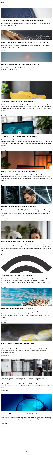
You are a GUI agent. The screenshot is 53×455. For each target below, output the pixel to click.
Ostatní (2, 28)
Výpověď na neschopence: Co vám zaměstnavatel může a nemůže (23, 20)
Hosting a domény (4, 218)
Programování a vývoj (5, 112)
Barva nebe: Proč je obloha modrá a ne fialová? (17, 308)
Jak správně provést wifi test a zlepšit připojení (17, 275)
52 (38, 435)
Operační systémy (4, 183)
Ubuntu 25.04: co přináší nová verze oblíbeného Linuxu (19, 171)
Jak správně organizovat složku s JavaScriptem (17, 101)
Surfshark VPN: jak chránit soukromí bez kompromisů (19, 136)
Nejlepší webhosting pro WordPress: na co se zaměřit (19, 206)
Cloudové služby (4, 320)
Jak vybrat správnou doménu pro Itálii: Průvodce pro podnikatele (23, 379)
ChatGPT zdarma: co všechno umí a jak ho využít (17, 241)
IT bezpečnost (3, 50)
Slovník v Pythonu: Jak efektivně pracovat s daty (17, 344)
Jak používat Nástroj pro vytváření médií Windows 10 (19, 414)
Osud (2, 2)
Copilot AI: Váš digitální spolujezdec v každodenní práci (20, 64)
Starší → (50, 435)
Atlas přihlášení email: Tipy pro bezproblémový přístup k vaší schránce (25, 42)
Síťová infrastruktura (5, 285)
